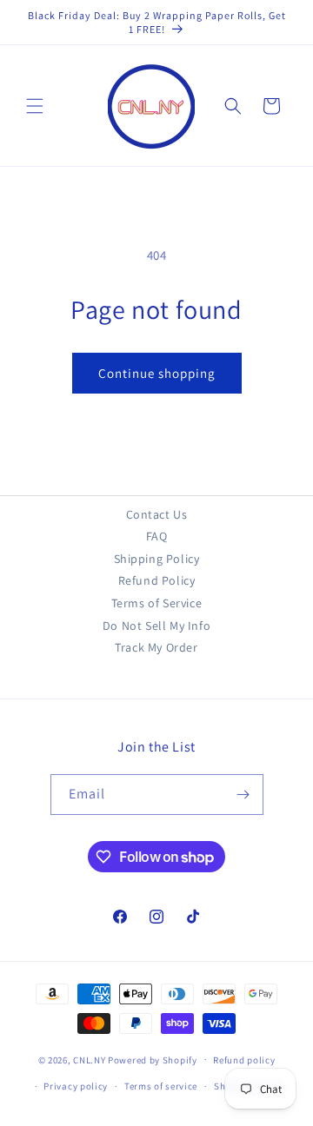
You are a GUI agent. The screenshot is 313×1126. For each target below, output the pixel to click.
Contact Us (157, 514)
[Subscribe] (243, 794)
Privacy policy (75, 1086)
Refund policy (244, 1060)
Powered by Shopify (152, 1059)
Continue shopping (157, 373)
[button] (35, 106)
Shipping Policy (157, 558)
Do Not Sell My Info (156, 625)
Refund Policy (157, 580)
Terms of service (160, 1086)
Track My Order (156, 647)
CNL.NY (89, 1059)
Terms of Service (157, 603)
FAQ (157, 536)
